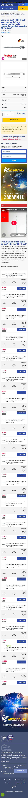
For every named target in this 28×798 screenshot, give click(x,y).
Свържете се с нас (20, 771)
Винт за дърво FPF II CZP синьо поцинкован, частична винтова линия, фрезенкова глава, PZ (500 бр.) (16, 566)
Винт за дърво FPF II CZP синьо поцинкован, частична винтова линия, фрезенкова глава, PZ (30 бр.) (16, 379)
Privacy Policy (8, 791)
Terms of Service (17, 791)
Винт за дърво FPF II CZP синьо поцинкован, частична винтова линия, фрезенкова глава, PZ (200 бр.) (16, 275)
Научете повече (5, 761)
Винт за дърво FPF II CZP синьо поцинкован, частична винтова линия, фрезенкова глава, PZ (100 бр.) (16, 317)
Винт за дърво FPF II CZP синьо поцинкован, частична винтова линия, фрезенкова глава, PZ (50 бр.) (16, 587)
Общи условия (7, 779)
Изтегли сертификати (6, 740)
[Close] (25, 126)
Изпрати (14, 160)
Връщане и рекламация (20, 779)
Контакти (7, 782)
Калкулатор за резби (20, 782)
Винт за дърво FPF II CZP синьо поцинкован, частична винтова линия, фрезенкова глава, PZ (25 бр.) (16, 296)
